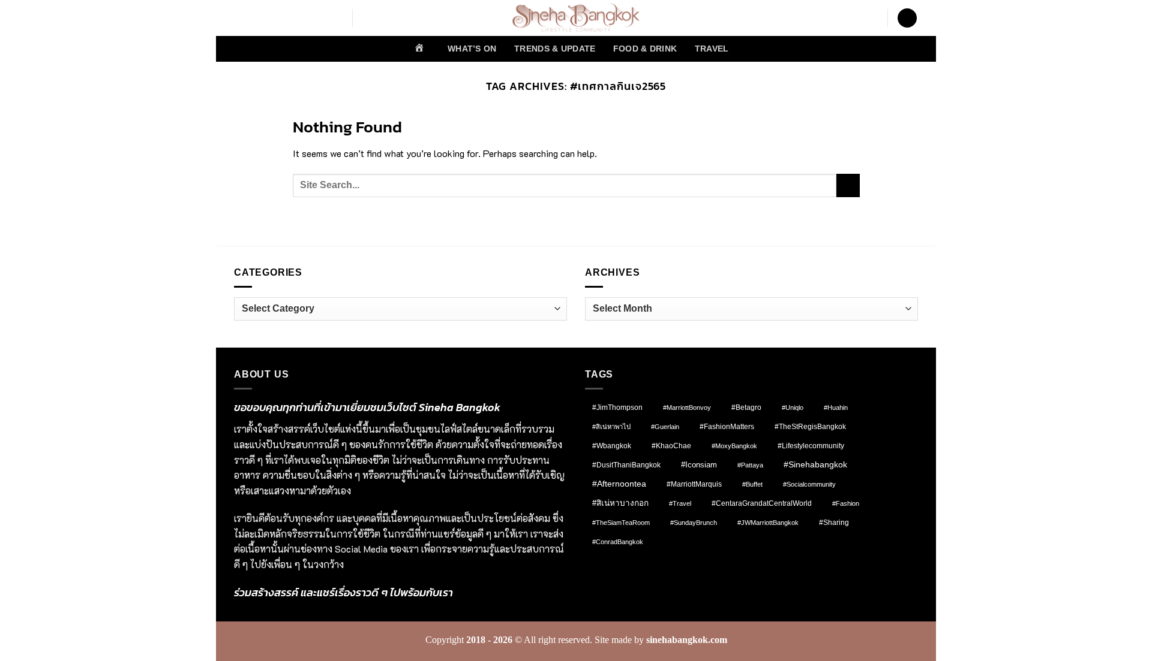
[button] (907, 18)
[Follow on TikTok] (273, 18)
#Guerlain (665, 426)
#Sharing (834, 522)
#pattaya (750, 465)
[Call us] (335, 18)
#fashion (845, 503)
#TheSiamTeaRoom (621, 522)
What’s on (472, 48)
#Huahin (836, 407)
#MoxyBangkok (734, 445)
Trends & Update (554, 48)
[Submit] (848, 185)
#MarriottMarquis (694, 484)
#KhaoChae (671, 446)
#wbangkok (611, 446)
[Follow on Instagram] (257, 18)
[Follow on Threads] (304, 18)
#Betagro (746, 407)
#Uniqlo (792, 407)
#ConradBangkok (617, 541)
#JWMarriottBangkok (768, 522)
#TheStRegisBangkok (810, 426)
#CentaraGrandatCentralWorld (762, 503)
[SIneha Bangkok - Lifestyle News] (576, 18)
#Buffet (752, 484)
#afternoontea (619, 483)
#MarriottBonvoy (687, 407)
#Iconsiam (699, 464)
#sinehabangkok (815, 464)
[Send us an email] (320, 18)
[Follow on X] (288, 18)
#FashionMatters (727, 426)
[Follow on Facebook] (242, 18)
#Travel (680, 503)
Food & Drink (645, 48)
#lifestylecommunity (811, 446)
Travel (712, 48)
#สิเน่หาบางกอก (620, 503)
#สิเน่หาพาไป (611, 426)
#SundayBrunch (693, 522)
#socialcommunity (809, 484)
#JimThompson (617, 407)
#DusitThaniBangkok (626, 465)
